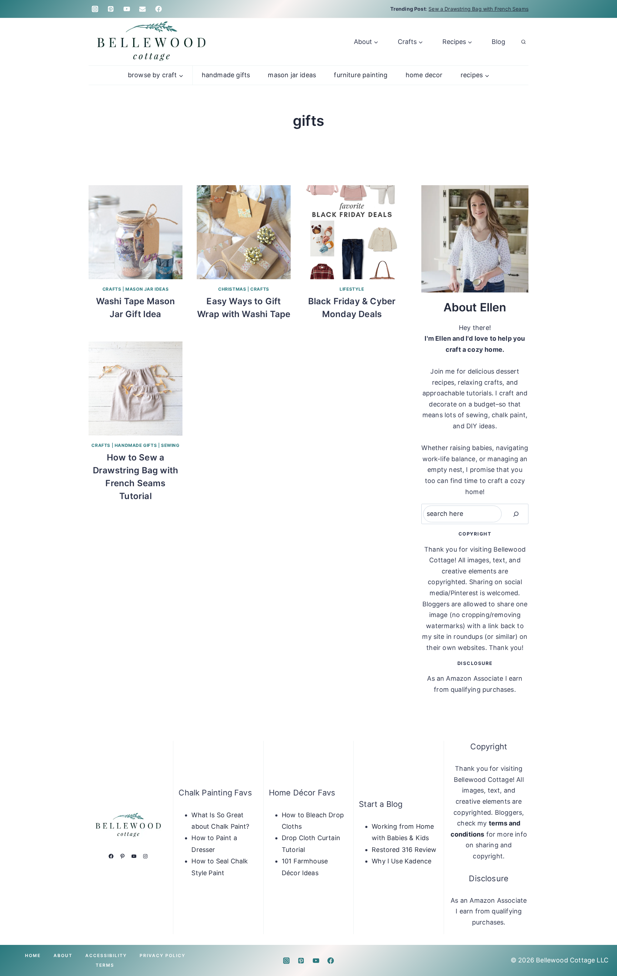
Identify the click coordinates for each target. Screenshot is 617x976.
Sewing (170, 445)
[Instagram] (95, 9)
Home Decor (424, 75)
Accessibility (106, 955)
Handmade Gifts (226, 75)
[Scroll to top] (599, 948)
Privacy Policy (162, 955)
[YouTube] (126, 9)
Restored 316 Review (404, 849)
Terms (105, 965)
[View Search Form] (523, 42)
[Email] (142, 9)
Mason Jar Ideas (292, 75)
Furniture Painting (360, 75)
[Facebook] (158, 9)
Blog (498, 41)
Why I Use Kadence (401, 861)
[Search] (516, 514)
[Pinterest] (110, 9)
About (63, 955)
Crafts (111, 289)
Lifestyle (352, 289)
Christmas (232, 289)
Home (33, 955)
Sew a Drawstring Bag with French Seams (478, 9)
